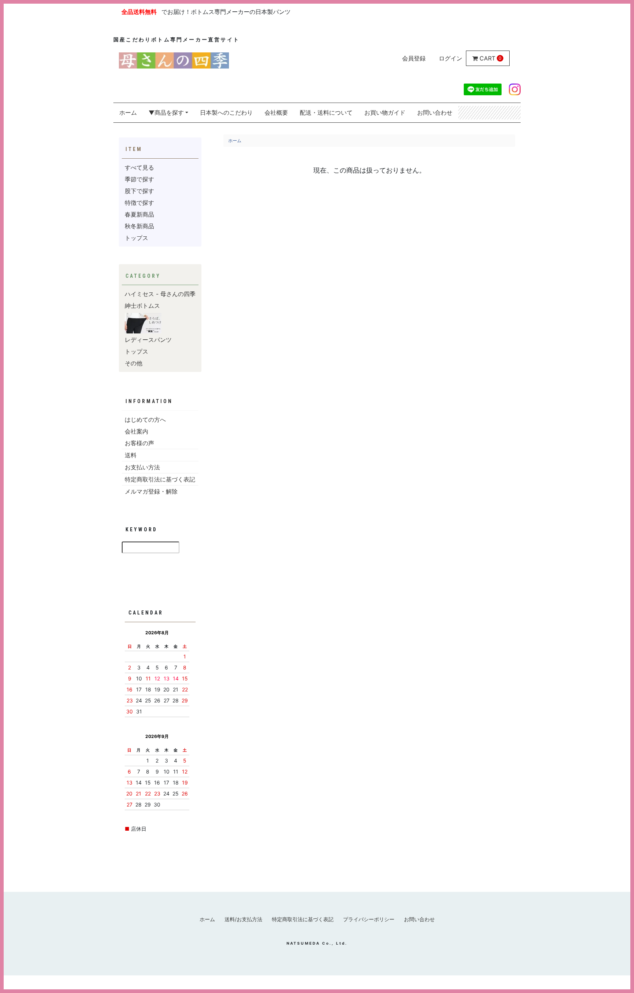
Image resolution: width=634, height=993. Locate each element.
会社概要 (276, 112)
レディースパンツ (148, 339)
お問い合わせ (434, 112)
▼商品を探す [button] (166, 112)
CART (487, 58)
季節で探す (139, 179)
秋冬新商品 (139, 226)
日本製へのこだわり (226, 112)
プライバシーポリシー (368, 919)
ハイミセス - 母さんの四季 (160, 294)
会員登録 (414, 58)
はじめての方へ (145, 419)
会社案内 (136, 431)
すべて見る (139, 167)
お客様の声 (139, 443)
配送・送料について (326, 112)
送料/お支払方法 (243, 919)
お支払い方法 (142, 467)
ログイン (450, 58)
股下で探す (139, 191)
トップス (136, 237)
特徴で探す (139, 202)
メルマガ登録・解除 (151, 491)
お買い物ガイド (384, 112)
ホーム (128, 112)
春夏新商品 (139, 214)
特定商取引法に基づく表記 (160, 479)
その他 (133, 363)
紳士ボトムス (142, 305)
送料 (130, 455)
